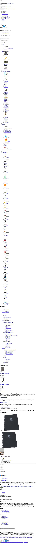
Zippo (7, 293)
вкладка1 (3, 492)
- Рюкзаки (6, 119)
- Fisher (5, 86)
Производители (4, 152)
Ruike (7, 261)
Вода (5, 355)
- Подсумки (8, 345)
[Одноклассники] (1, 475)
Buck (7, 172)
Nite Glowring (6, 245)
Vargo (7, 284)
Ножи (3, 44)
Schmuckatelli (6, 267)
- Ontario (7, 311)
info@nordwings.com (5, 511)
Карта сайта (4, 516)
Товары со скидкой (5, 517)
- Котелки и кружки (7, 131)
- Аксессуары (6, 122)
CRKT (7, 178)
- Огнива (5, 142)
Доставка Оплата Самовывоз (7, 537)
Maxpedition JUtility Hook (4, 384)
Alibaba (7, 157)
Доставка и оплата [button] (3, 397)
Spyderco (7, 275)
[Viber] (4, 475)
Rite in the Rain (6, 258)
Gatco (7, 203)
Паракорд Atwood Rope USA (8, 332)
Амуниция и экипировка (6, 71)
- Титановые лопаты (7, 133)
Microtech (5, 238)
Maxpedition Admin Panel (4, 373)
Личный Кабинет (5, 521)
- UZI (5, 85)
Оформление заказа (10, 3)
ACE (7, 154)
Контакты (3, 518)
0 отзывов (2, 456)
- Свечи (5, 145)
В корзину (2, 469)
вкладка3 (3, 493)
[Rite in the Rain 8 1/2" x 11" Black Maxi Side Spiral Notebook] (11, 430)
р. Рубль (4, 12)
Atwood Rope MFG (6, 166)
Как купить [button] (2, 391)
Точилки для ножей (5, 51)
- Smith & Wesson (5, 84)
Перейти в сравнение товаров (9, 8)
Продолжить (2, 8)
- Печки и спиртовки (7, 132)
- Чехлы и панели (6, 118)
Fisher (7, 198)
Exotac (7, 188)
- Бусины (5, 111)
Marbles (7, 232)
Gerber (7, 206)
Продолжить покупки (4, 3)
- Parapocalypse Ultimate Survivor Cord (12, 335)
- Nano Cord (6, 103)
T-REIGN (5, 279)
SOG (7, 273)
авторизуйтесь (12, 484)
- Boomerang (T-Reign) (6, 94)
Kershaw (7, 211)
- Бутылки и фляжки (7, 130)
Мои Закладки (4, 523)
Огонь (5, 357)
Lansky (7, 219)
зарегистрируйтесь (19, 484)
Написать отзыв (7, 456)
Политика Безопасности (16, 537)
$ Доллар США (5, 11)
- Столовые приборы (9, 354)
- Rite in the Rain (8, 328)
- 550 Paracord (8, 337)
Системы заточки (7, 313)
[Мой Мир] (2, 475)
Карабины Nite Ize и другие (8, 322)
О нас (1, 537)
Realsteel (7, 253)
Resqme (7, 255)
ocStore (5, 539)
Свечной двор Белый (6, 304)
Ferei (7, 193)
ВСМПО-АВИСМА (6, 297)
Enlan (7, 183)
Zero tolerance (6, 290)
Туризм (3, 124)
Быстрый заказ (3, 471)
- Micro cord (6, 109)
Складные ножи (6, 309)
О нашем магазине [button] (3, 402)
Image (7, 208)
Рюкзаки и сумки (7, 341)
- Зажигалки (8, 359)
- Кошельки (6, 121)
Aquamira (5, 163)
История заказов (5, 522)
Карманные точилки (7, 317)
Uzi (7, 281)
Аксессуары (6, 362)
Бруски (5, 315)
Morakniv (5, 242)
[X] (3, 475)
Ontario (7, 248)
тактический (4, 486)
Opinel (7, 250)
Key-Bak (7, 213)
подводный (15, 486)
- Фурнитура (6, 110)
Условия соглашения (23, 537)
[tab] (18, 391)
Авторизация (6, 15)
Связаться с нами (29, 537)
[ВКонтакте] (0, 475)
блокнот (7, 486)
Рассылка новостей (5, 524)
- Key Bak (7, 331)
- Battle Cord (6, 107)
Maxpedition (6, 235)
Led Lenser (6, 226)
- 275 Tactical (6, 108)
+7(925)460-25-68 (5, 510)
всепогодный (11, 486)
